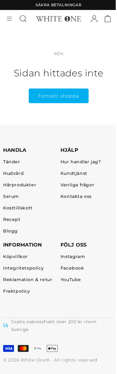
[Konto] (94, 18)
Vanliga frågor (77, 185)
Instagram (73, 256)
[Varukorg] (107, 18)
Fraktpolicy (16, 291)
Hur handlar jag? (81, 162)
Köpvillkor (15, 256)
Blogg (10, 231)
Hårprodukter (19, 185)
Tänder (11, 162)
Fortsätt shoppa (58, 96)
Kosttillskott (18, 208)
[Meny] (9, 18)
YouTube (71, 279)
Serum (11, 196)
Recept (12, 219)
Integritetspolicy (23, 268)
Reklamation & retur (27, 279)
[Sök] (23, 18)
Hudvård (13, 173)
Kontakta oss (76, 196)
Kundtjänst (74, 173)
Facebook (72, 268)
